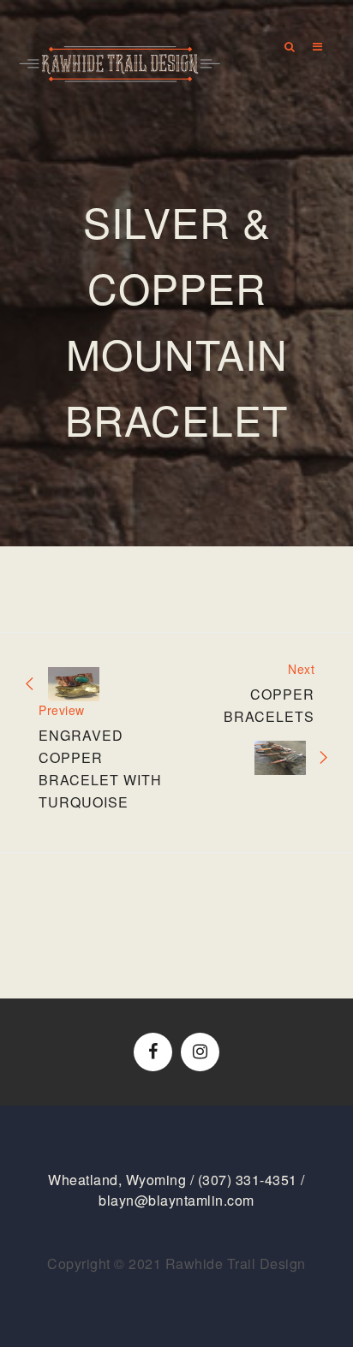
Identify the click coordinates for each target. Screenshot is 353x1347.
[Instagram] (200, 1052)
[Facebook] (153, 1052)
